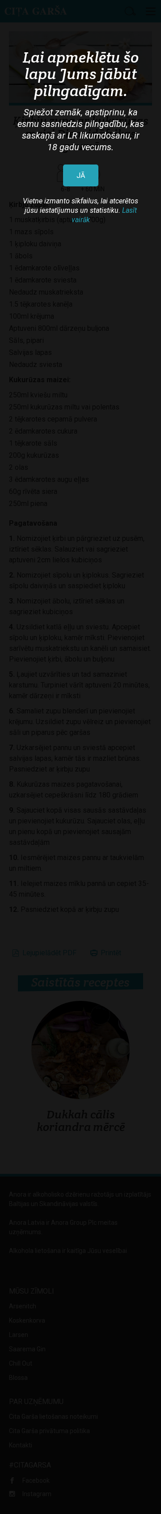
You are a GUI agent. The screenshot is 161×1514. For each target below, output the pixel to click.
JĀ (80, 175)
